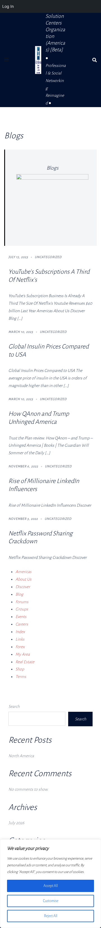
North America (21, 756)
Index (20, 631)
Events (20, 616)
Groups (21, 609)
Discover (22, 587)
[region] (50, 883)
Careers (21, 624)
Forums (21, 602)
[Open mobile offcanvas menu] (6, 60)
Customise (50, 901)
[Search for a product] (94, 60)
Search (14, 706)
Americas (23, 571)
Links (19, 639)
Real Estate (24, 662)
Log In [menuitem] (8, 6)
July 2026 (16, 823)
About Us (23, 579)
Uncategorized (48, 257)
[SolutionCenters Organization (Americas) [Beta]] (38, 60)
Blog (19, 594)
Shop (19, 669)
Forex (20, 647)
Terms (20, 676)
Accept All (50, 886)
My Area (22, 654)
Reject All (50, 916)
